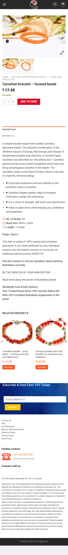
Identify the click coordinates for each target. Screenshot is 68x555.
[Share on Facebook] (11, 110)
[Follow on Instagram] (10, 472)
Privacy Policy (8, 436)
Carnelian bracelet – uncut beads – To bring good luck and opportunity (15, 354)
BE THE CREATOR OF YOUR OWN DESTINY (26, 272)
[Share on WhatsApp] (5, 110)
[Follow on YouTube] (33, 472)
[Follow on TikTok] (15, 472)
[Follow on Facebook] (4, 472)
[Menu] (4, 4)
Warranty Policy (8, 432)
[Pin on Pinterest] (28, 110)
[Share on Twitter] (16, 110)
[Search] (55, 4)
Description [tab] (9, 129)
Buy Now (8, 367)
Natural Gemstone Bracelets (29, 77)
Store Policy (7, 439)
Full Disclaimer (8, 426)
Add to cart (29, 101)
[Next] (65, 348)
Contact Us (6, 420)
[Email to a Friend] (22, 110)
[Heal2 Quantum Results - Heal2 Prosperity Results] (34, 4)
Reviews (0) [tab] (8, 136)
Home (5, 77)
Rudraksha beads (46, 279)
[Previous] (2, 348)
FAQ (3, 423)
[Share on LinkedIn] (33, 110)
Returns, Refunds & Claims (13, 429)
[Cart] (62, 4)
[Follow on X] (21, 472)
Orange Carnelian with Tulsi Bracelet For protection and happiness (49, 354)
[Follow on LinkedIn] (27, 472)
